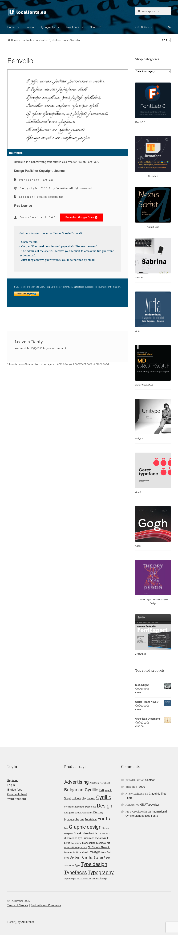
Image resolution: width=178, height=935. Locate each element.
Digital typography (83, 812)
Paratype (94, 852)
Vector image (99, 878)
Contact (150, 780)
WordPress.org (16, 799)
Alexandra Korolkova (100, 783)
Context (91, 798)
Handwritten (91, 833)
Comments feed (17, 794)
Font (82, 820)
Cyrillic (103, 797)
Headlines (105, 834)
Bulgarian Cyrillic (81, 789)
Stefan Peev (102, 857)
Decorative (90, 806)
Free (66, 828)
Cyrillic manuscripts (74, 806)
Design (104, 806)
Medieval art (103, 842)
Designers (69, 812)
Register (12, 780)
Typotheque (70, 878)
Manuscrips (88, 842)
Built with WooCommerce (46, 905)
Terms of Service (17, 905)
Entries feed (14, 789)
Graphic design (85, 827)
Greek (78, 833)
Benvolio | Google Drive (80, 217)
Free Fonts (72, 27)
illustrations (70, 838)
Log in (11, 785)
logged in (36, 348)
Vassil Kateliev (84, 878)
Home (11, 27)
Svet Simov (69, 865)
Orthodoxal (82, 852)
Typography (48, 27)
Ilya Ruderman (86, 838)
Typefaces (75, 872)
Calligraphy (79, 798)
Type (77, 865)
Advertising (76, 782)
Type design (94, 864)
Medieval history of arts (75, 847)
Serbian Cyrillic (81, 857)
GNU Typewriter (149, 804)
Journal (30, 27)
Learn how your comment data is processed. (82, 364)
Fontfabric (91, 819)
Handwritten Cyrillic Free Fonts (51, 40)
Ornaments (69, 852)
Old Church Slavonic (99, 847)
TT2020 (140, 786)
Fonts (104, 819)
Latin (67, 842)
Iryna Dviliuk (101, 838)
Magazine (76, 843)
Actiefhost (27, 922)
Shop (93, 27)
